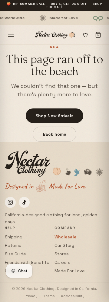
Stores (61, 254)
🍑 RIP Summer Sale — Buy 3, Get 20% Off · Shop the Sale (54, 5)
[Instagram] (10, 202)
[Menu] (11, 35)
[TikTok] (24, 202)
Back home (54, 134)
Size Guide (15, 254)
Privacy (31, 296)
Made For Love (69, 271)
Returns (13, 245)
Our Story (64, 245)
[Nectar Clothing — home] (54, 34)
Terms (49, 296)
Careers (62, 262)
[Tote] (98, 35)
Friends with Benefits (27, 262)
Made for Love (55, 17)
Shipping (13, 237)
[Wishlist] (85, 35)
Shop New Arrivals (54, 115)
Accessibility (72, 296)
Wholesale (65, 237)
